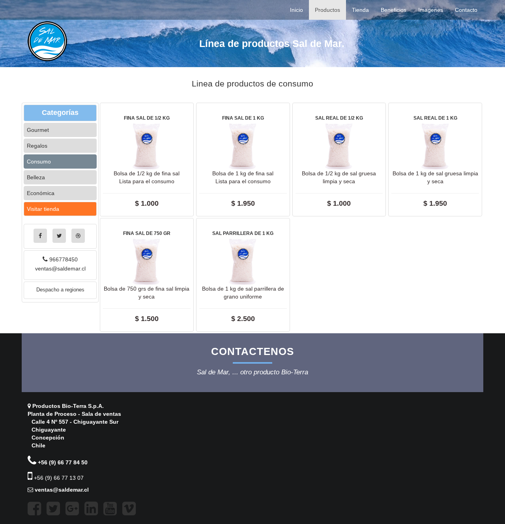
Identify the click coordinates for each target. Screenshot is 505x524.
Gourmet (38, 130)
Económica (40, 193)
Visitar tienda (43, 209)
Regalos (37, 146)
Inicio (296, 10)
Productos (327, 10)
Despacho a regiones (60, 290)
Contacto (466, 10)
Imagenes (430, 10)
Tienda (360, 10)
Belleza (36, 177)
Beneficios (393, 10)
